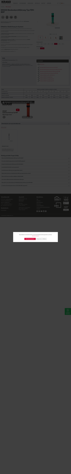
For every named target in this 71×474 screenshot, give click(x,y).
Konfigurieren (38, 238)
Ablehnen (44, 238)
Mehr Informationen (35, 235)
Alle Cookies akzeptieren (30, 238)
